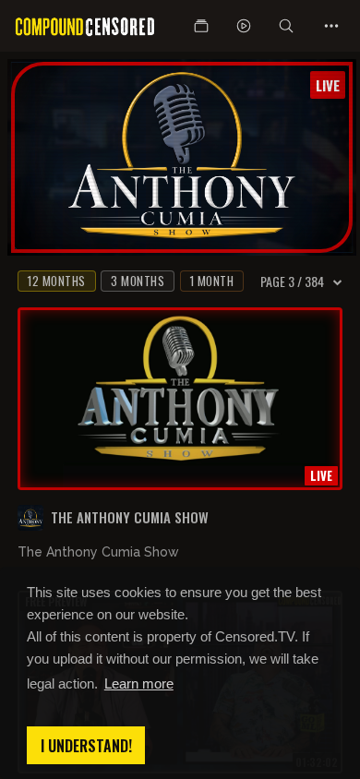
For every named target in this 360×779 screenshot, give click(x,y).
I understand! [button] (86, 746)
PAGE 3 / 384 (292, 281)
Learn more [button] (139, 683)
